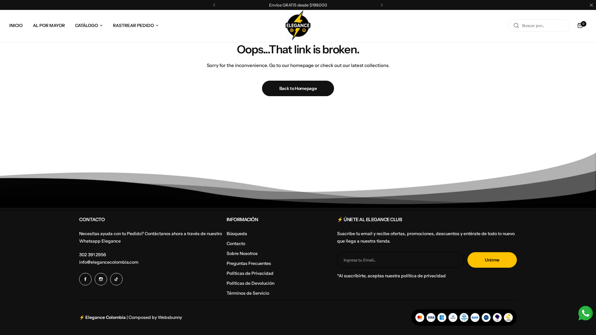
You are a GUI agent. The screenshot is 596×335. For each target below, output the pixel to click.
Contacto (236, 243)
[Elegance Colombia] (298, 25)
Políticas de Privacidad (250, 273)
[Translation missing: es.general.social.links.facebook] (85, 279)
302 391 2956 (92, 254)
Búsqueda (237, 233)
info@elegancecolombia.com (108, 262)
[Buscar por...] (516, 25)
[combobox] (539, 25)
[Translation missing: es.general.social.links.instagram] (101, 279)
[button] (214, 5)
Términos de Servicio (248, 293)
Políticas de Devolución (250, 283)
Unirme (492, 260)
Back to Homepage (298, 88)
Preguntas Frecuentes (249, 263)
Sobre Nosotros (242, 253)
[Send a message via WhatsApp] (585, 313)
